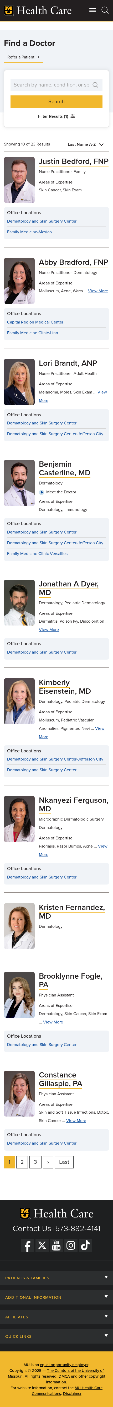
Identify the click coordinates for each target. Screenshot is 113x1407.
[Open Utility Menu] (92, 10)
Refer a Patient (20, 57)
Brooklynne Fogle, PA (70, 980)
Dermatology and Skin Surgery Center (41, 221)
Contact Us (32, 1228)
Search (56, 102)
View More (98, 291)
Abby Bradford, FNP (73, 262)
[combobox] (86, 144)
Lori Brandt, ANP (68, 363)
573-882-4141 (78, 1228)
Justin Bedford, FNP (74, 161)
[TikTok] (85, 1245)
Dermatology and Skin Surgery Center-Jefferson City (55, 433)
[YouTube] (56, 1245)
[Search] (105, 10)
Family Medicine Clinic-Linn (32, 333)
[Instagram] (71, 1245)
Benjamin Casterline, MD (64, 468)
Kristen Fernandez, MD (72, 912)
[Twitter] (42, 1245)
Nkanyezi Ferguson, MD (74, 804)
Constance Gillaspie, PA (60, 1079)
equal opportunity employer (64, 1364)
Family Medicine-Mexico (29, 232)
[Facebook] (27, 1245)
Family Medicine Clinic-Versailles (37, 553)
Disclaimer (72, 1393)
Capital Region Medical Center (35, 322)
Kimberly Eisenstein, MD (65, 687)
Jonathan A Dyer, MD (69, 588)
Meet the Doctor (61, 492)
